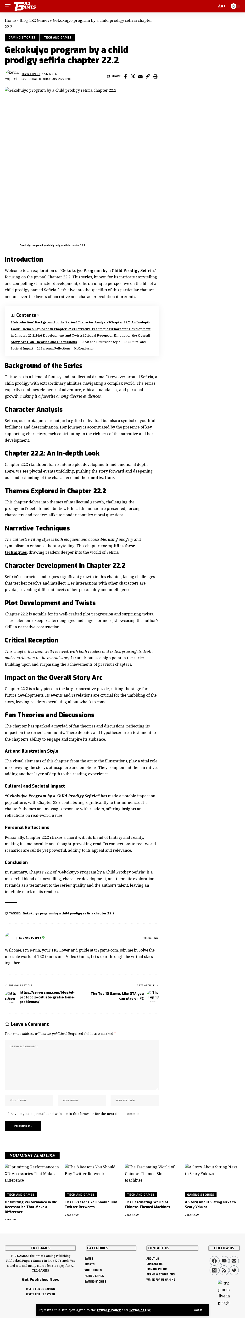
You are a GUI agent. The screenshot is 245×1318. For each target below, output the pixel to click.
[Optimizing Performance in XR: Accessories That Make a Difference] (32, 1180)
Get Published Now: (40, 1279)
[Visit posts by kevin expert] (12, 76)
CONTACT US (158, 1248)
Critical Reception (98, 335)
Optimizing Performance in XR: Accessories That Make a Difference (31, 1207)
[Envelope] (234, 1261)
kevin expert (31, 74)
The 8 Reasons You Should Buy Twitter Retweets (91, 1204)
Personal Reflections (55, 348)
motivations (102, 477)
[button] (198, 1309)
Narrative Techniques (92, 329)
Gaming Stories (22, 37)
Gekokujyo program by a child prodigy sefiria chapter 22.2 (69, 913)
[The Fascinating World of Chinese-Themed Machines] (152, 1180)
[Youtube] (224, 1261)
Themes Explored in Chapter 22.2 (47, 329)
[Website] (156, 938)
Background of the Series (55, 322)
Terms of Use (140, 1310)
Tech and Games (58, 37)
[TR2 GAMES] (25, 6)
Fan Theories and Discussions (52, 342)
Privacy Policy (109, 1310)
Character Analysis (93, 322)
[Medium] (214, 1270)
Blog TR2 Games (34, 20)
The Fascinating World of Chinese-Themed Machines (147, 1204)
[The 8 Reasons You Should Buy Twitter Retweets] (92, 1180)
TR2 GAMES (40, 1248)
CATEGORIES (97, 1248)
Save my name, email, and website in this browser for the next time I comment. (76, 1113)
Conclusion (86, 348)
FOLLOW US (224, 1248)
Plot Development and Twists (59, 335)
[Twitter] (234, 1270)
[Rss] (224, 1270)
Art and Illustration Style (102, 342)
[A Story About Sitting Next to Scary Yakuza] (212, 1180)
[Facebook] (214, 1261)
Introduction (22, 322)
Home (10, 20)
